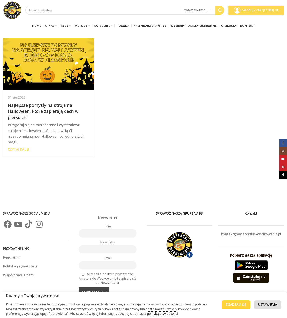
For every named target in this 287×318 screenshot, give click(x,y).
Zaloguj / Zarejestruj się (260, 10)
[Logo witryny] (12, 9)
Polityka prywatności (20, 266)
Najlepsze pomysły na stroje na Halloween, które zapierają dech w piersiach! (43, 111)
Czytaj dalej (18, 149)
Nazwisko (107, 242)
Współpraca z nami (19, 275)
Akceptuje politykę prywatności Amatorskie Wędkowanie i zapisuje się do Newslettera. (107, 278)
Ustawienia (267, 304)
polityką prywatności (162, 313)
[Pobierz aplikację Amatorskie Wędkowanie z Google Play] (251, 265)
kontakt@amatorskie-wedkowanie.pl (251, 234)
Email (108, 258)
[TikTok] (28, 224)
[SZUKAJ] (219, 10)
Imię (107, 226)
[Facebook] (7, 224)
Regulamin (12, 257)
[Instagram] (39, 224)
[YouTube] (18, 224)
